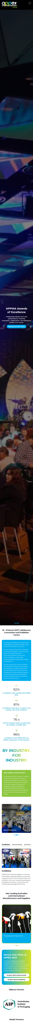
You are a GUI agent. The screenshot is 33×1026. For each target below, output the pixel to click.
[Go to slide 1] (15, 623)
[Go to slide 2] (18, 623)
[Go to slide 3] (15, 945)
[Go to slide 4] (16, 945)
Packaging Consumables (13, 936)
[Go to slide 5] (17, 945)
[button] (29, 3)
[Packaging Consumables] (16, 924)
